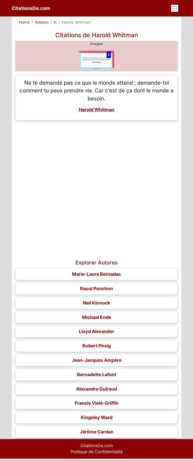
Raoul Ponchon (96, 288)
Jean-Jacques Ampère (96, 360)
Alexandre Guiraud (96, 389)
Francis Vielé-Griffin (97, 403)
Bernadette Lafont (96, 374)
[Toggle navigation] (174, 8)
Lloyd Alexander (96, 331)
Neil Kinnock (96, 303)
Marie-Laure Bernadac (96, 274)
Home (24, 22)
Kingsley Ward (97, 417)
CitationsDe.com (31, 8)
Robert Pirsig (96, 346)
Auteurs (41, 22)
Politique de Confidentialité (97, 451)
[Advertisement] (96, 157)
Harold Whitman (96, 109)
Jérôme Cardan (96, 432)
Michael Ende (96, 317)
